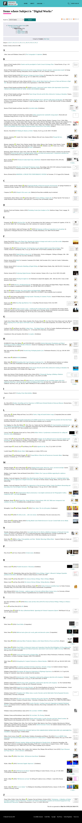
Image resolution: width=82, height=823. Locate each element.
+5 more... (72, 644)
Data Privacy (59, 816)
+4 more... (74, 384)
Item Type (46, 39)
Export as (5, 19)
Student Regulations (68, 816)
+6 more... (72, 148)
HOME (25, 3)
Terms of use (76, 816)
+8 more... (72, 140)
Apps (18, 30)
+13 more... (73, 766)
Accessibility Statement (38, 816)
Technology (14, 27)
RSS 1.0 (70, 19)
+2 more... (72, 163)
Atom (64, 19)
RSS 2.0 (76, 19)
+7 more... (73, 496)
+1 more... (73, 110)
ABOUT (32, 3)
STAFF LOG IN (75, 3)
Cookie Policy (47, 816)
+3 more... (72, 634)
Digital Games (21, 32)
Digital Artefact (21, 31)
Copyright (53, 816)
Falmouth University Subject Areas (16, 25)
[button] (30, 19)
